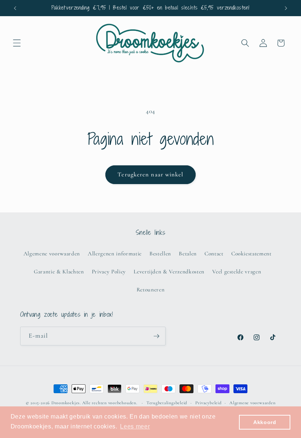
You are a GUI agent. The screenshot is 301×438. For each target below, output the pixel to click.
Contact (214, 253)
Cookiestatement (251, 253)
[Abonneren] (156, 336)
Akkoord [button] (264, 422)
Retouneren (151, 289)
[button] (17, 43)
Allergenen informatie (115, 253)
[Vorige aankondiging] (15, 8)
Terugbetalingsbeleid (166, 402)
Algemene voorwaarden (51, 253)
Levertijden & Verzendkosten (169, 271)
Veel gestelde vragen (236, 271)
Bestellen (160, 253)
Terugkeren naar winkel (150, 174)
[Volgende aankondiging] (286, 8)
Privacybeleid (208, 402)
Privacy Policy (109, 271)
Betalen (188, 253)
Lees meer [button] (135, 426)
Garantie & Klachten (59, 271)
